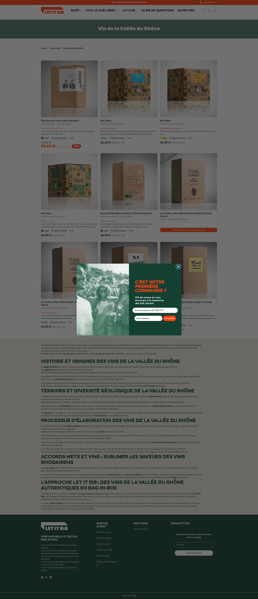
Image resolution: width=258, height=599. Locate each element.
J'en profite (169, 318)
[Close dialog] (178, 266)
